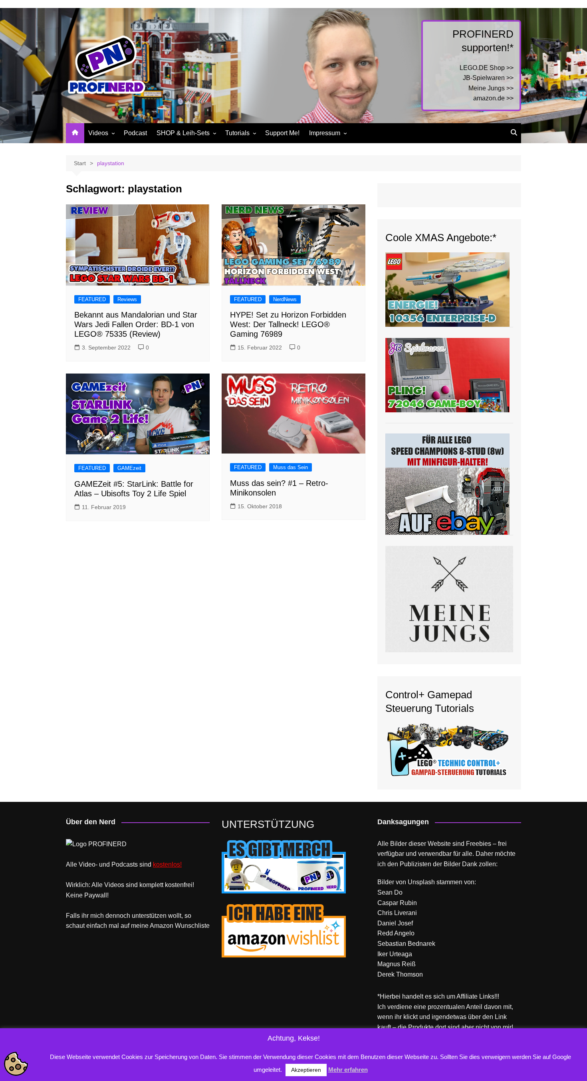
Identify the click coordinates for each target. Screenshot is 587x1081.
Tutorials (237, 133)
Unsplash (421, 882)
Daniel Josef (395, 923)
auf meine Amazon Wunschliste (165, 925)
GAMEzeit (129, 468)
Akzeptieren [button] (306, 1070)
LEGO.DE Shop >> (487, 67)
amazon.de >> (493, 98)
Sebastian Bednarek (406, 943)
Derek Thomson (400, 974)
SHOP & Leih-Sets (183, 133)
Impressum (324, 133)
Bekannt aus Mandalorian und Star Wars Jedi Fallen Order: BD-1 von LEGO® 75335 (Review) (135, 324)
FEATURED (92, 299)
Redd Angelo (395, 933)
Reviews (127, 299)
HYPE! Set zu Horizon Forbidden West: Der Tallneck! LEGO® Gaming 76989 (288, 324)
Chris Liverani (397, 912)
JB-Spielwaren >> (488, 77)
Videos (98, 133)
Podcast (135, 133)
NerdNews (285, 299)
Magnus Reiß (396, 964)
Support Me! (282, 133)
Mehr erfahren (348, 1069)
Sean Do (390, 892)
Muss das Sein (290, 467)
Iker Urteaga (394, 954)
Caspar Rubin (397, 902)
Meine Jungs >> (491, 88)
